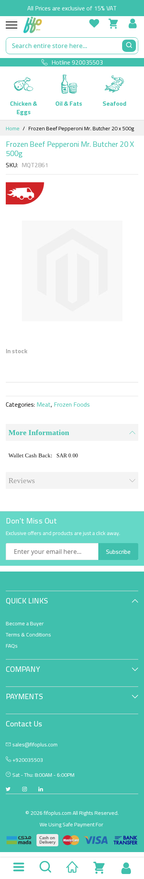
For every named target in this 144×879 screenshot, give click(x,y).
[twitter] (8, 790)
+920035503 (27, 760)
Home (13, 128)
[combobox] (72, 46)
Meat (43, 404)
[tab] (72, 432)
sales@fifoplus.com (35, 744)
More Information (38, 432)
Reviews (21, 480)
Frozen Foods (72, 404)
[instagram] (24, 790)
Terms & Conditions (28, 635)
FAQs (12, 646)
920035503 (87, 62)
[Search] (129, 46)
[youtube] (40, 790)
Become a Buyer (25, 623)
